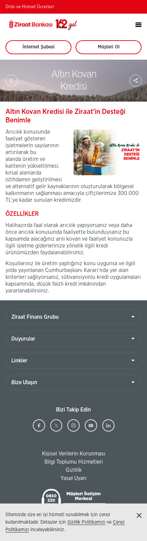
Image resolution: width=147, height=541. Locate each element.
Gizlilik (74, 470)
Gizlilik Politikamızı (86, 522)
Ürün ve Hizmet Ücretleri (29, 7)
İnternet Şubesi (42, 49)
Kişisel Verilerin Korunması (55, 454)
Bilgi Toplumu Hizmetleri (54, 462)
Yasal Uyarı (73, 478)
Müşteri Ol (115, 49)
